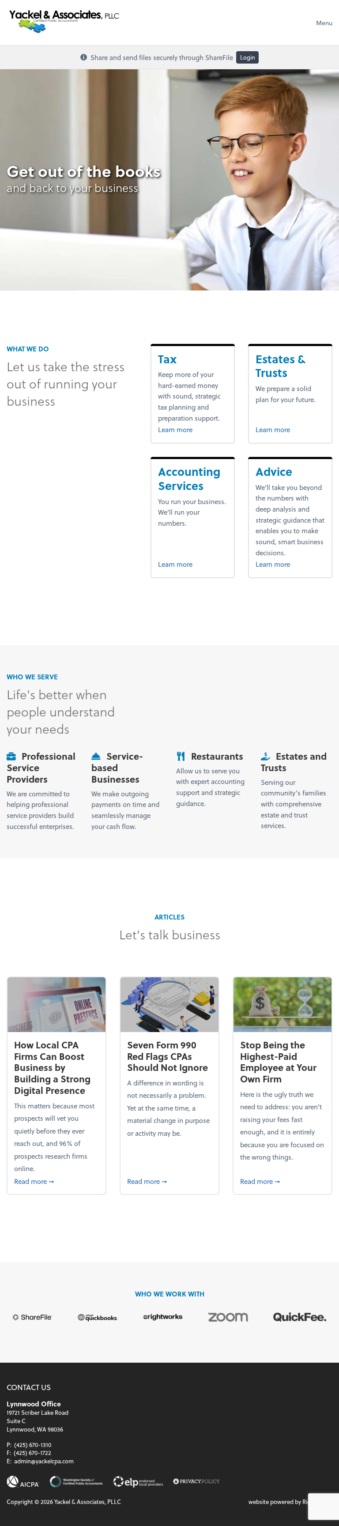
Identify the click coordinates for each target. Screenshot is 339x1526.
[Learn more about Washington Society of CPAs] (76, 1482)
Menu (324, 22)
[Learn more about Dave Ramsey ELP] (138, 1482)
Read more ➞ (56, 1181)
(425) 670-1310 (32, 1444)
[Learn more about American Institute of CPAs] (23, 1482)
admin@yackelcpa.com (44, 1461)
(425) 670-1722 (32, 1452)
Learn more (190, 429)
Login (247, 57)
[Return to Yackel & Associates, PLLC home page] (64, 22)
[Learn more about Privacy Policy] (196, 1482)
